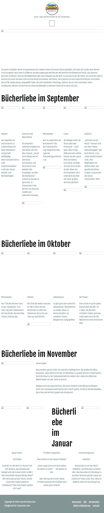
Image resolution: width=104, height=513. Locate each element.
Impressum (76, 502)
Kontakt (96, 505)
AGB (85, 502)
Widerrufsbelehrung (81, 505)
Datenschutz (94, 502)
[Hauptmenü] (52, 23)
